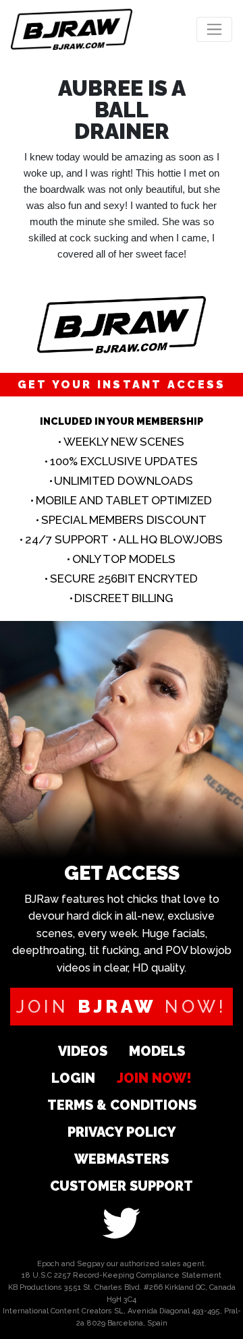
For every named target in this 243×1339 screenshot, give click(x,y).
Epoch (48, 1263)
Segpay (91, 1263)
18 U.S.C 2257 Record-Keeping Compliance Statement (121, 1275)
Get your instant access (122, 384)
